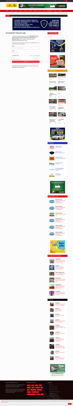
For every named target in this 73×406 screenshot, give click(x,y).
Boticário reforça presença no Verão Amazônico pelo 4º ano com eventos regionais (60, 261)
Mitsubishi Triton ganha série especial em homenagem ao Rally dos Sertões (60, 286)
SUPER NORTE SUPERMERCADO (60, 158)
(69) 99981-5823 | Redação (53, 388)
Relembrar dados (16, 55)
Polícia (11, 10)
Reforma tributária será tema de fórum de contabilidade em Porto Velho (60, 293)
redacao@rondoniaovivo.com (53, 393)
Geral (40, 10)
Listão (44, 10)
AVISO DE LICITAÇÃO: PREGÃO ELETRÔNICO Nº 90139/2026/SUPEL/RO (60, 234)
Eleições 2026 (49, 10)
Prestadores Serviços (51, 79)
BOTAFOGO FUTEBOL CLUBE (60, 152)
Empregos (18, 12)
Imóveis (50, 91)
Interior (20, 10)
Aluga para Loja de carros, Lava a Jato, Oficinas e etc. (52, 82)
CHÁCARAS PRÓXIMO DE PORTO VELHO (52, 94)
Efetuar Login (26, 61)
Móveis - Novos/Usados (60, 79)
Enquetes (48, 12)
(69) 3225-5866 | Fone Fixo (53, 386)
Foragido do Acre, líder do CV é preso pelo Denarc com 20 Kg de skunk (27, 15)
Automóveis (51, 104)
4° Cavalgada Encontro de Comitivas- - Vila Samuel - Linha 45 (60, 327)
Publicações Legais (24, 12)
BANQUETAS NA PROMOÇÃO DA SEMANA (61, 108)
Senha (13, 50)
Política (15, 10)
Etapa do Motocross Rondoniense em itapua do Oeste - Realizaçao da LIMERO (60, 346)
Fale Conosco (51, 384)
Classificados (12, 12)
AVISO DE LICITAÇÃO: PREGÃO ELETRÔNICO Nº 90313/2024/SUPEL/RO (60, 227)
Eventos (40, 12)
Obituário (52, 12)
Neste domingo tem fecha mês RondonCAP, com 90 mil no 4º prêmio (60, 280)
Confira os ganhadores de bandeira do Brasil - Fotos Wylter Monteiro (59, 340)
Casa (59, 93)
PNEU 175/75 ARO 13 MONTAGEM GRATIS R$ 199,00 (52, 120)
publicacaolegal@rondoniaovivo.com (54, 396)
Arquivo (54, 10)
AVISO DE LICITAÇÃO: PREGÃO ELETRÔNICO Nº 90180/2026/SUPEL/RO (60, 201)
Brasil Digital (57, 163)
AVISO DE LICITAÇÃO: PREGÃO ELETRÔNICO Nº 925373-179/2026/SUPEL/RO (60, 208)
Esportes (25, 10)
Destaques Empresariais (33, 12)
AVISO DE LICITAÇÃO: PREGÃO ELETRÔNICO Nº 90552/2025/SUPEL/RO (60, 220)
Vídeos (44, 12)
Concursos (35, 10)
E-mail (13, 46)
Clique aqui (38, 55)
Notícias (7, 12)
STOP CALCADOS (58, 147)
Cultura (30, 10)
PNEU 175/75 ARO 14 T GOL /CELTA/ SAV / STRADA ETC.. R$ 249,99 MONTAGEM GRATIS (52, 108)
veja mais (64, 70)
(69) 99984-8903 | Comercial (53, 389)
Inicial (7, 10)
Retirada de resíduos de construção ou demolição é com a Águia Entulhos (59, 267)
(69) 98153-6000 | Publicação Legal (54, 391)
